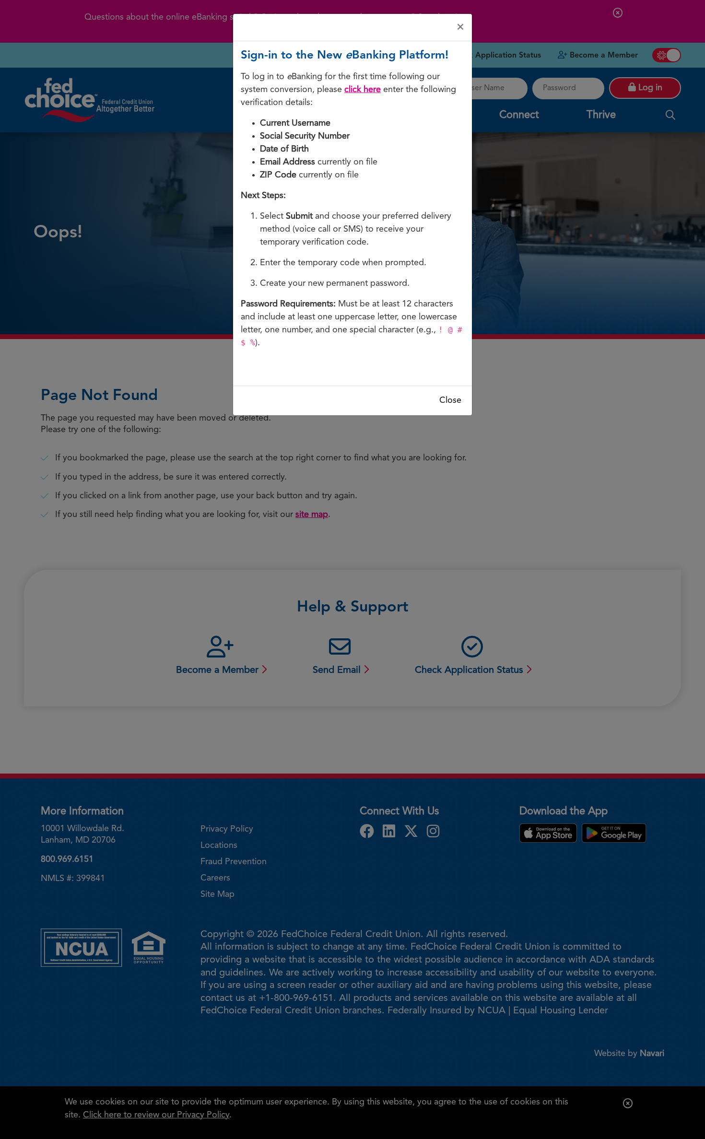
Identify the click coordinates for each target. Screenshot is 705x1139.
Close (450, 400)
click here (362, 89)
